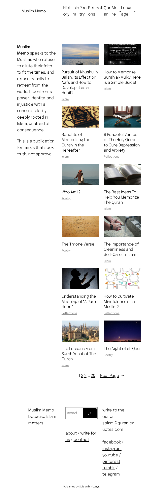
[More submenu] (120, 11)
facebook (111, 442)
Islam (65, 99)
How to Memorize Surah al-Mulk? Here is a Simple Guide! (122, 77)
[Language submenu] (135, 11)
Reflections (111, 156)
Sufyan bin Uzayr (89, 486)
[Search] (90, 413)
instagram (111, 449)
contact (81, 440)
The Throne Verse (78, 244)
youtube (110, 455)
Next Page (112, 376)
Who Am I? (71, 192)
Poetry (66, 198)
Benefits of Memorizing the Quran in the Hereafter (76, 142)
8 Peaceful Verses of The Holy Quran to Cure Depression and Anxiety (122, 142)
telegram (111, 474)
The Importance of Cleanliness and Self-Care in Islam (121, 249)
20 (93, 376)
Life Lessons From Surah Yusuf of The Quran (79, 354)
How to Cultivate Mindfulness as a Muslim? (119, 301)
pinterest (111, 462)
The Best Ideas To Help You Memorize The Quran (121, 197)
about (71, 433)
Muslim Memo (34, 11)
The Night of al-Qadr (122, 349)
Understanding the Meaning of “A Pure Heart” (79, 301)
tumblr (108, 468)
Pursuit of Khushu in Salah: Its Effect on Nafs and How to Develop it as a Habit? (80, 82)
